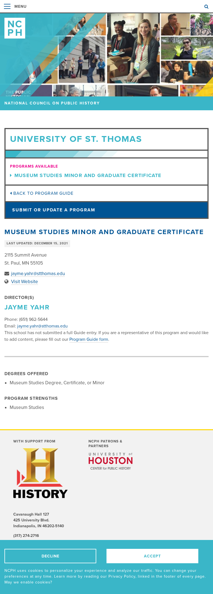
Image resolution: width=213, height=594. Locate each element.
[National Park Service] (110, 478)
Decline (50, 556)
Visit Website (24, 282)
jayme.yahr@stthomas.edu (38, 273)
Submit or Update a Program (53, 210)
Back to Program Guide (42, 193)
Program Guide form (88, 339)
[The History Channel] (41, 473)
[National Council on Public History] (106, 26)
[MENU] (7, 12)
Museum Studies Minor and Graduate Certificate (88, 175)
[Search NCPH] (206, 6)
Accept (152, 556)
